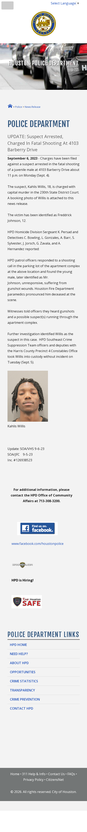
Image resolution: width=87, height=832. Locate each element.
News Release (32, 107)
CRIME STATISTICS (24, 681)
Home (14, 774)
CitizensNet (55, 779)
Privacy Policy (33, 779)
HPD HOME (18, 645)
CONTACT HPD (21, 708)
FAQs (71, 774)
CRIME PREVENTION (25, 699)
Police (18, 107)
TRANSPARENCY (22, 690)
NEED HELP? (19, 654)
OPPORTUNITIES (22, 672)
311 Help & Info (34, 774)
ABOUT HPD (19, 663)
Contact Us (56, 774)
